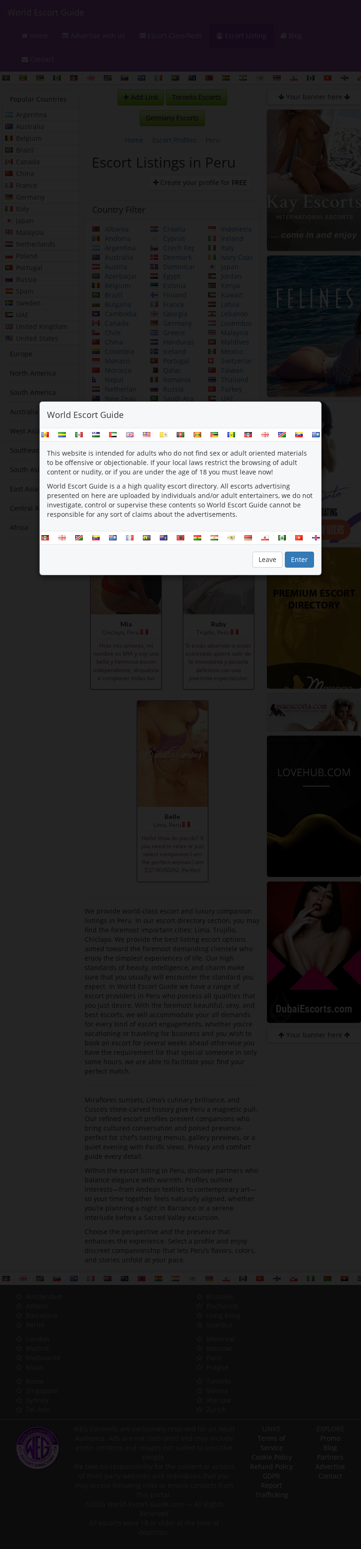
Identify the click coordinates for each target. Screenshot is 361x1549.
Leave (267, 559)
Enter (299, 559)
